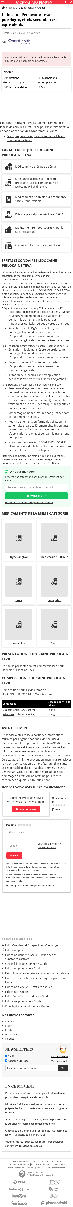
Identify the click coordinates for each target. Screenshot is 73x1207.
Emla (53, 166)
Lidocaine (11, 987)
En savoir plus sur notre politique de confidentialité (29, 502)
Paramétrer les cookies (42, 1164)
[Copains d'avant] (19, 1196)
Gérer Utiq (60, 1164)
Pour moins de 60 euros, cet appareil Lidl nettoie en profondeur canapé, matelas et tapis (35, 1095)
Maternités (11, 1034)
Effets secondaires (16, 87)
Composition (48, 82)
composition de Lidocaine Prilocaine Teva (36, 185)
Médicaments (26, 7)
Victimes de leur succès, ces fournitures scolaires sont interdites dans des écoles (34, 1143)
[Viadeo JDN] (53, 1196)
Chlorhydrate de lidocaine (21, 1006)
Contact (34, 1161)
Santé (10, 1056)
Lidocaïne (8, 709)
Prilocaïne (8, 714)
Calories (9, 1038)
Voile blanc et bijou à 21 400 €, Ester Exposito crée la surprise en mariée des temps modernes (35, 1121)
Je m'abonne (34, 495)
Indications (12, 77)
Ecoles (8, 1025)
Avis (43, 87)
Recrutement (56, 1161)
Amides (41, 7)
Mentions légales (16, 1168)
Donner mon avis (26, 809)
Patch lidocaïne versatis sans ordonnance (31, 973)
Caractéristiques (15, 82)
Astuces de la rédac (17, 1061)
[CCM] (19, 1182)
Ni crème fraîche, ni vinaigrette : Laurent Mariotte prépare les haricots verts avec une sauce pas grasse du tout (36, 1108)
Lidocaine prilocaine (18, 968)
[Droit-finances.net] (53, 1189)
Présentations (49, 77)
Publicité (44, 1161)
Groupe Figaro (33, 1168)
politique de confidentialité (41, 885)
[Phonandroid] (53, 1203)
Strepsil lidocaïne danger (21, 964)
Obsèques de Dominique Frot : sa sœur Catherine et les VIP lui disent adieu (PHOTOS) (36, 1132)
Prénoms (10, 1021)
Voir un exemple (59, 1056)
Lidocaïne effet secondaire (22, 996)
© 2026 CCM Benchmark (53, 1168)
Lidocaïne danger (16, 955)
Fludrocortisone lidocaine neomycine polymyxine (36, 978)
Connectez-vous (47, 847)
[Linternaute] (19, 1189)
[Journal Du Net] (53, 1182)
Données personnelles (18, 1164)
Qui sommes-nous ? (20, 1161)
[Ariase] (19, 1203)
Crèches (9, 1030)
